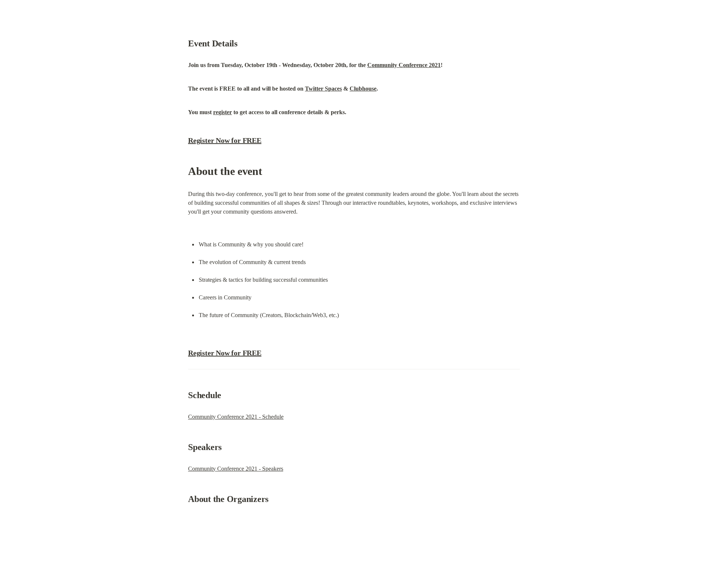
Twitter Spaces (323, 88)
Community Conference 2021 (404, 65)
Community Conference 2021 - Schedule (236, 417)
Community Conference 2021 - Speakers (235, 469)
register (222, 112)
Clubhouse (363, 88)
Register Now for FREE (224, 140)
